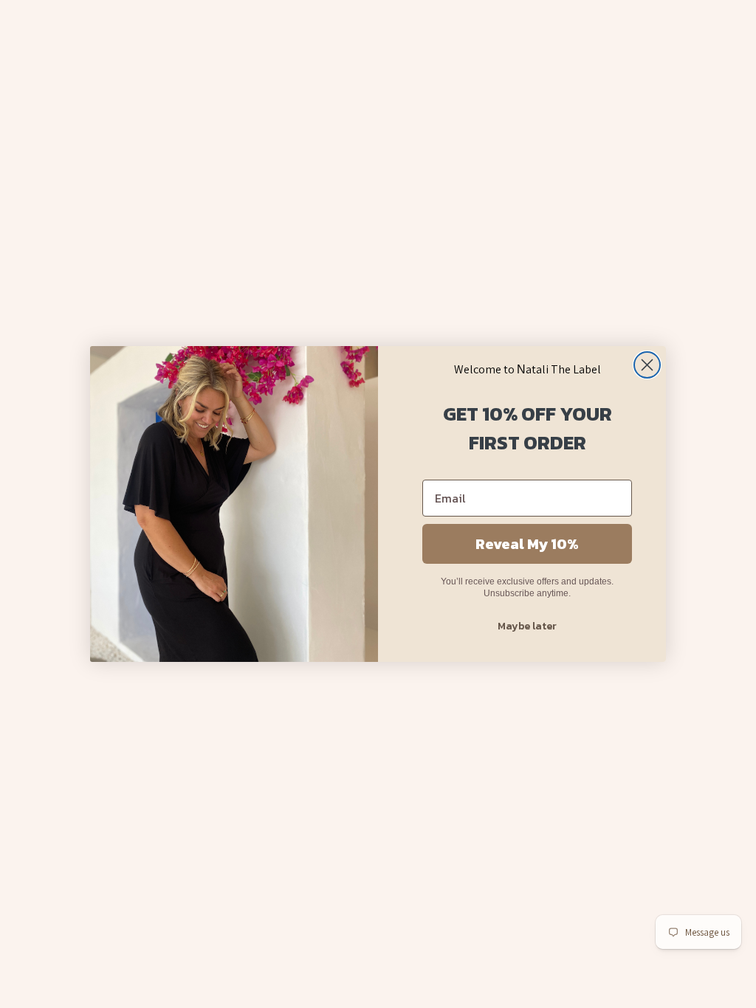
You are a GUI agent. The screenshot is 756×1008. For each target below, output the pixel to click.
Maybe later (527, 626)
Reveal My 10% (527, 544)
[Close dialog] (647, 365)
